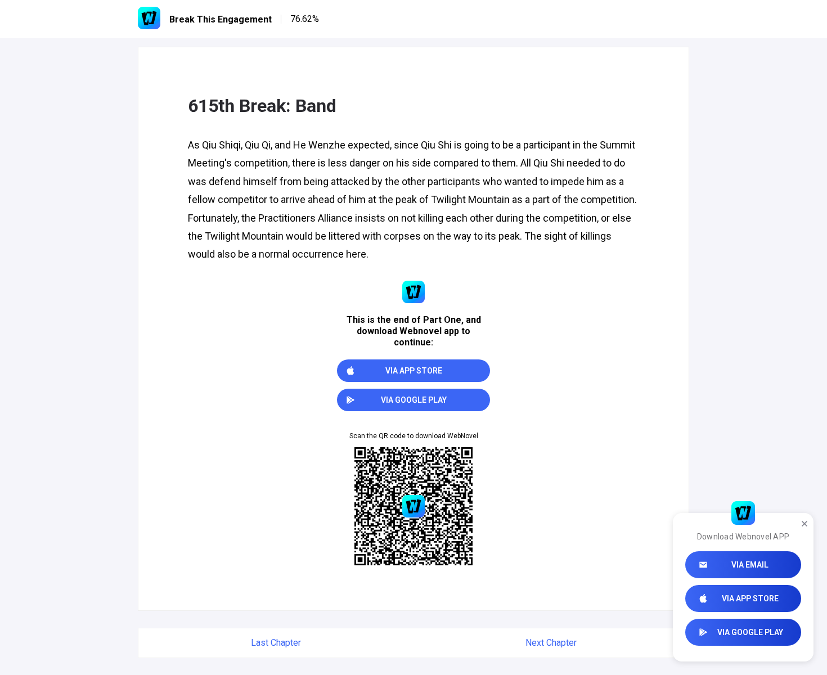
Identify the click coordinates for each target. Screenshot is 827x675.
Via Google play (750, 632)
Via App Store (750, 598)
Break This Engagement (220, 19)
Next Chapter (551, 642)
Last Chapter (276, 642)
